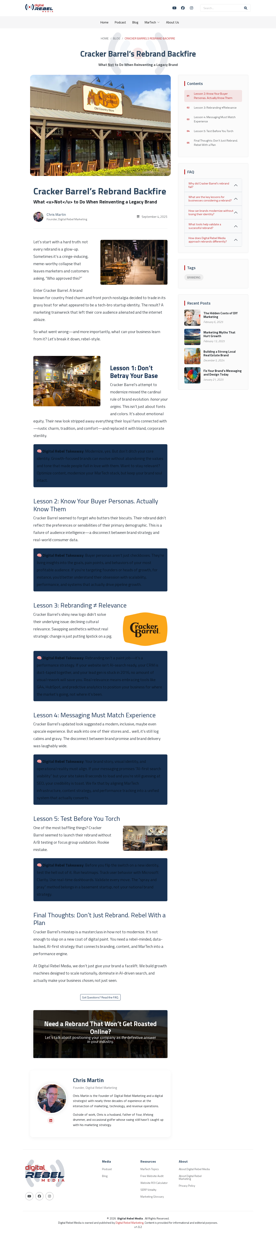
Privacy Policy (187, 1185)
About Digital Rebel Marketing (190, 1177)
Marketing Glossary (152, 1196)
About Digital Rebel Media (194, 1169)
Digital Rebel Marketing (129, 1222)
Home (104, 22)
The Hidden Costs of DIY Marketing (220, 315)
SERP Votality (148, 1189)
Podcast (120, 22)
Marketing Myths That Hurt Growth (219, 334)
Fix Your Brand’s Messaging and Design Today (222, 372)
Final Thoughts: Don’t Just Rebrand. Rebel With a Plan (216, 142)
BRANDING (193, 277)
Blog (135, 22)
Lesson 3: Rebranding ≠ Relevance (215, 107)
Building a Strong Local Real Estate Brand (219, 353)
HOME (105, 38)
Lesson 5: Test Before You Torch (213, 131)
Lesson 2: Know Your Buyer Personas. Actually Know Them (213, 95)
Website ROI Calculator (154, 1182)
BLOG (116, 38)
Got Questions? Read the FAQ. (100, 997)
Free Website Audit (151, 1176)
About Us (172, 22)
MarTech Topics (149, 1169)
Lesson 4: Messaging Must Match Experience (215, 119)
